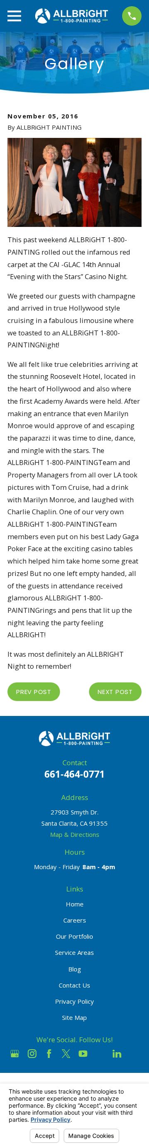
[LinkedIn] (117, 1053)
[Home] (71, 16)
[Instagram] (32, 1053)
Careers (74, 920)
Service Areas (74, 952)
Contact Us (74, 985)
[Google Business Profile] (14, 1053)
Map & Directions (74, 834)
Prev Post (33, 691)
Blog (74, 969)
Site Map (74, 1017)
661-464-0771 (74, 774)
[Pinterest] (134, 1053)
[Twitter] (66, 1053)
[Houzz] (100, 1053)
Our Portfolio (74, 936)
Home (75, 904)
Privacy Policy (74, 1001)
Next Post (115, 691)
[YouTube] (83, 1053)
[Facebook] (49, 1053)
